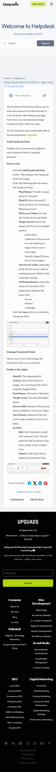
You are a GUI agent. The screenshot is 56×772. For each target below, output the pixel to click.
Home (7, 78)
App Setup (47, 82)
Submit (28, 583)
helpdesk (18, 78)
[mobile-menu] (51, 4)
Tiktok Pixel (36, 499)
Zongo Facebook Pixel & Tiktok (21, 82)
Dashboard (17, 499)
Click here (32, 134)
